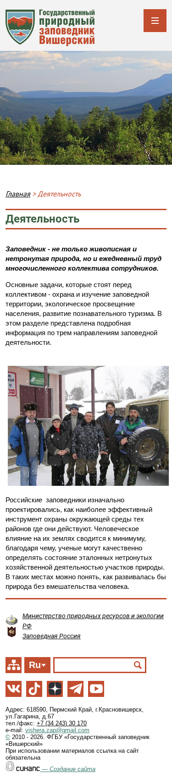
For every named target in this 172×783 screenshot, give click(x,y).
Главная (18, 193)
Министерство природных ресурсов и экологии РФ (93, 621)
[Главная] (50, 27)
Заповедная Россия (51, 636)
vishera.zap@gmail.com (57, 730)
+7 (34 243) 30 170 (62, 723)
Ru (35, 665)
